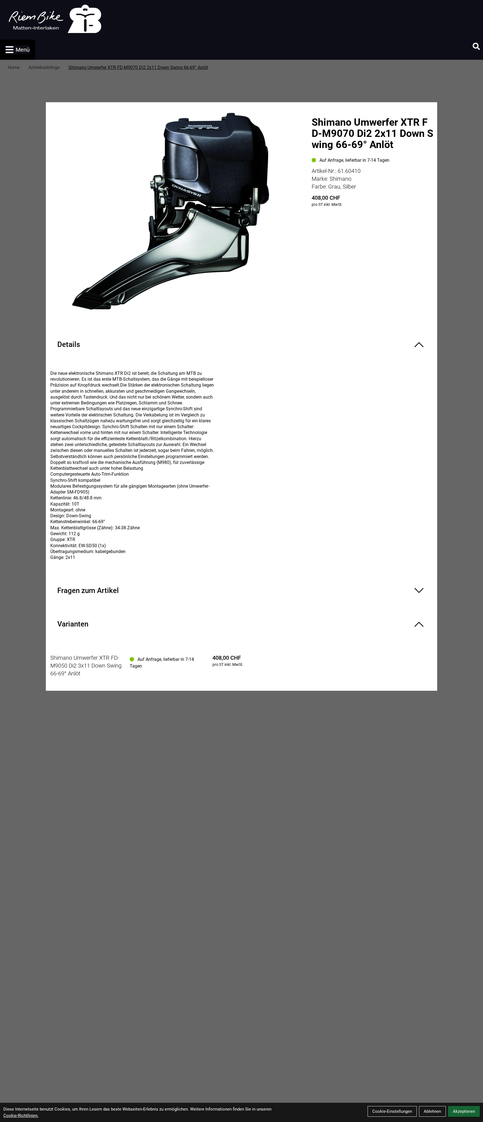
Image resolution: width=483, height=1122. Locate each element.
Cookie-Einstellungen (392, 1111)
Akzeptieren (464, 1111)
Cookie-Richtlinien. (21, 1115)
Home (14, 67)
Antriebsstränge (44, 67)
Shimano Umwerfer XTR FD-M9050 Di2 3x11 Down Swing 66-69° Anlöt (86, 665)
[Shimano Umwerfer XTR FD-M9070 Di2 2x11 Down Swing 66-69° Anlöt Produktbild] (176, 212)
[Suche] (476, 46)
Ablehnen (432, 1111)
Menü (23, 49)
